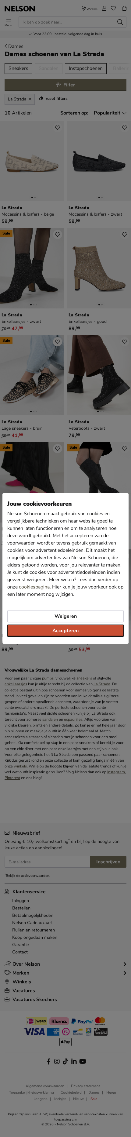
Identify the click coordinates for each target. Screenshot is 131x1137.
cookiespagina (34, 587)
